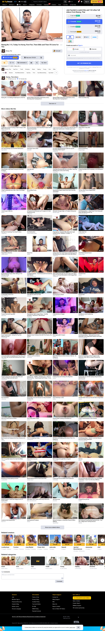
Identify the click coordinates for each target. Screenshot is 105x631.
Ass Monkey (55, 358)
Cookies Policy (36, 601)
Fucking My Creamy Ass (7, 294)
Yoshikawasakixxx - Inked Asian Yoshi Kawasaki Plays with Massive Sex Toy (90, 211)
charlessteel (4, 379)
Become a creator (98, 4)
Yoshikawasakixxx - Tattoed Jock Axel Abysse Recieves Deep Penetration (90, 438)
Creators (54, 4)
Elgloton (80, 129)
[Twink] (53, 560)
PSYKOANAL (55, 479)
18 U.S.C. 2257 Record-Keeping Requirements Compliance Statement (29, 616)
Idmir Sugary (55, 193)
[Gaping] (82, 560)
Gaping (39, 69)
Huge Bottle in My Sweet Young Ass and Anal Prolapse (12, 170)
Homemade (82, 294)
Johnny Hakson (82, 191)
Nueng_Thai (9, 51)
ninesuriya (89, 547)
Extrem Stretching (83, 148)
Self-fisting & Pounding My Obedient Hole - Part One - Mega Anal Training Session (90, 521)
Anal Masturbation (19, 72)
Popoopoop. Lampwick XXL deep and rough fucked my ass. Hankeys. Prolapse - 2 (64, 232)
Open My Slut (30, 169)
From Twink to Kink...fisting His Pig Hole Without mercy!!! (11, 335)
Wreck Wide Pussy (31, 190)
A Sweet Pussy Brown (84, 499)
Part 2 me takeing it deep (33, 438)
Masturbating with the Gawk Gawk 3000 (36, 478)
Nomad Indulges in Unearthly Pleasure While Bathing (64, 521)
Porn (34, 72)
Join (13, 597)
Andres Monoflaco (57, 296)
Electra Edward (82, 379)
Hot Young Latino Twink (33, 418)
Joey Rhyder (29, 547)
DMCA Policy (35, 608)
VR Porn (11, 4)
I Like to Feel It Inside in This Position (88, 418)
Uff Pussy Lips (56, 499)
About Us (54, 604)
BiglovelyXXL (4, 149)
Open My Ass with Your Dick (34, 294)
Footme (15, 547)
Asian (33, 69)
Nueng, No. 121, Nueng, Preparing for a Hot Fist (13, 97)
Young (44, 69)
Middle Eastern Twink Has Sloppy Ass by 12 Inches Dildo (12, 500)
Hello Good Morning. (84, 97)
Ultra (20, 4)
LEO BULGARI (4, 337)
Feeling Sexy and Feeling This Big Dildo (63, 376)
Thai (3, 72)
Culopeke (3, 460)
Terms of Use (35, 597)
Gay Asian (51, 72)
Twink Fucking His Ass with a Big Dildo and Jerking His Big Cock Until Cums (12, 377)
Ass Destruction (31, 232)
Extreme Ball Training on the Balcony (62, 418)
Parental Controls (36, 611)
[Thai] (38, 560)
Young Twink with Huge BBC (8, 314)
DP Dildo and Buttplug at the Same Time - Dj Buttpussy (63, 438)
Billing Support (56, 599)
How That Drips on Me (58, 397)
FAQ (53, 601)
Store (24, 4)
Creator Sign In (76, 603)
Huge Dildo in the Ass (6, 252)
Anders (28, 170)
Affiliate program (77, 605)
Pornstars (39, 4)
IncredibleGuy (4, 172)
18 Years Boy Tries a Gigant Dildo (87, 190)
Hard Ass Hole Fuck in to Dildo (9, 418)
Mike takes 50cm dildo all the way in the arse (38, 499)
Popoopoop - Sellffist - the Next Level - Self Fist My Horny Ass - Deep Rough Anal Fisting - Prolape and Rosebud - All (39, 377)
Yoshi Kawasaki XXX (83, 213)
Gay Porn (15, 69)
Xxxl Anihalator (5, 397)
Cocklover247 (30, 439)
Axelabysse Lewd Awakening (86, 314)
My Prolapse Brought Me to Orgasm (62, 459)
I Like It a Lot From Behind (33, 355)
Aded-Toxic (3, 315)
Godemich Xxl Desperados (8, 520)
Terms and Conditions (88, 58)
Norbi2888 (29, 149)
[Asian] (8, 560)
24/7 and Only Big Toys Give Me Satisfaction (12, 148)
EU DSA (34, 606)
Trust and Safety (36, 604)
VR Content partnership (78, 607)
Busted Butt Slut (4, 276)
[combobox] (47, 2)
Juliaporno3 (3, 130)
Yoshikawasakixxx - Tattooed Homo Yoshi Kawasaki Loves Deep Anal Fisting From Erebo (90, 335)
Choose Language (16, 608)
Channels (47, 4)
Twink (21, 69)
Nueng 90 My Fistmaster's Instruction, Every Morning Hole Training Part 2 (38, 98)
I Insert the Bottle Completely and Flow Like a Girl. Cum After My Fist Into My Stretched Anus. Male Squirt (13, 356)
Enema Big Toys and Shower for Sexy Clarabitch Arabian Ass (39, 398)
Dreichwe (29, 296)
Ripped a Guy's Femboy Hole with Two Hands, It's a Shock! (39, 335)
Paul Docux (3, 191)
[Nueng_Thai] (3, 51)
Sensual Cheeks (4, 296)
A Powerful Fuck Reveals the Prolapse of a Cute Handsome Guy (39, 211)
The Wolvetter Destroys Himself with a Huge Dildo (91, 397)
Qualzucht (55, 419)
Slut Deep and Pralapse (33, 520)
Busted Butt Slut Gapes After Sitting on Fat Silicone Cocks (11, 274)
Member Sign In (16, 599)
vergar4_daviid (4, 254)
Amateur (27, 69)
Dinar (28, 337)
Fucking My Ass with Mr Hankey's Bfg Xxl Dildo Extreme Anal (90, 377)
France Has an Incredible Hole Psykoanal (63, 478)
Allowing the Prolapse (58, 294)
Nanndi (64, 547)
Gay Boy (29, 72)
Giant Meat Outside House (85, 252)
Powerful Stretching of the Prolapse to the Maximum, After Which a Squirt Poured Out (89, 356)
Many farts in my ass (32, 459)
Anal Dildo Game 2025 (32, 148)
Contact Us (55, 597)
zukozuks (53, 547)
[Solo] (23, 560)
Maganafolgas (82, 149)
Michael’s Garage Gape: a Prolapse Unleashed (64, 211)
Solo (50, 69)
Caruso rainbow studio (32, 233)
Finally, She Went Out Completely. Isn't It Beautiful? (91, 169)
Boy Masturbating (42, 72)
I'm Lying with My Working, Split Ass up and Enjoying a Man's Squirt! (63, 149)
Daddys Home (30, 479)
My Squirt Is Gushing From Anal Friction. (11, 232)
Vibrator (11, 72)
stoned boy (29, 357)
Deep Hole (29, 252)
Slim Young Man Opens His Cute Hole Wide (12, 459)
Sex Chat (73, 4)
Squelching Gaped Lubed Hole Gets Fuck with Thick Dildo (64, 191)
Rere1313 (3, 521)
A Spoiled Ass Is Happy (58, 314)
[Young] (67, 560)
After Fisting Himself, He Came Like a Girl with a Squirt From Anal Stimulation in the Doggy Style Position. (65, 274)
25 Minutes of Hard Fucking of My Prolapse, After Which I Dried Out (13, 128)
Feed (59, 4)
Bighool (80, 170)
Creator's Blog (15, 604)
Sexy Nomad (55, 522)
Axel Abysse (81, 315)
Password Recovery (17, 601)
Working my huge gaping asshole (9, 478)
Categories (32, 4)
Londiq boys (5, 547)
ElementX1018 (82, 233)
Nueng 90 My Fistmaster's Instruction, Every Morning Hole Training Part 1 (64, 98)
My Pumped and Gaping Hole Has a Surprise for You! (13, 438)
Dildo (54, 69)
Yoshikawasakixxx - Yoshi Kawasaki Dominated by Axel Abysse (39, 274)
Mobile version (15, 606)
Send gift (58, 51)
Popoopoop (55, 234)
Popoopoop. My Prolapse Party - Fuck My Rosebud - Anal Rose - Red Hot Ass (37, 314)
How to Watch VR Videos (58, 608)
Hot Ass (80, 459)
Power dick (41, 547)
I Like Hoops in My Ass (7, 211)
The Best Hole (82, 273)
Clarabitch (29, 400)
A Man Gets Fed (82, 232)
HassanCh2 (3, 419)
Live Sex (66, 4)
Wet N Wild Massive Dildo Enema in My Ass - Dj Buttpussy (64, 356)
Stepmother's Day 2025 (84, 127)
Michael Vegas (56, 212)
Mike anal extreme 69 (31, 500)
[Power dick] (43, 540)
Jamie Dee (3, 399)
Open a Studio (76, 601)
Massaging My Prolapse (59, 335)
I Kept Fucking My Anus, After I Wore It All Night (13, 190)
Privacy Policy (97, 58)
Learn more (72, 627)
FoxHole (3, 440)
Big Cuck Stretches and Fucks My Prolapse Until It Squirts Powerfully (39, 128)
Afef (99, 547)
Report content (56, 606)
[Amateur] (97, 560)
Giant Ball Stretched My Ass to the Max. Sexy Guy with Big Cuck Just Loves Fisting (65, 170)
